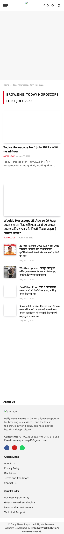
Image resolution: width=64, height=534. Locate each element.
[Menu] (5, 5)
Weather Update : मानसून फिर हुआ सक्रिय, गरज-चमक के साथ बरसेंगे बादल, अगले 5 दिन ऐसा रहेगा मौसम (37, 271)
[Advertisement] (32, 45)
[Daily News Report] (32, 5)
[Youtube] (14, 447)
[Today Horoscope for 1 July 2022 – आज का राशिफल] (32, 127)
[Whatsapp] (22, 447)
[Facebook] (6, 447)
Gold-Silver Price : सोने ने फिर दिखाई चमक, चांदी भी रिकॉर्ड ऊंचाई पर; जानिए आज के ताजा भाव (37, 290)
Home (6, 84)
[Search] (59, 5)
